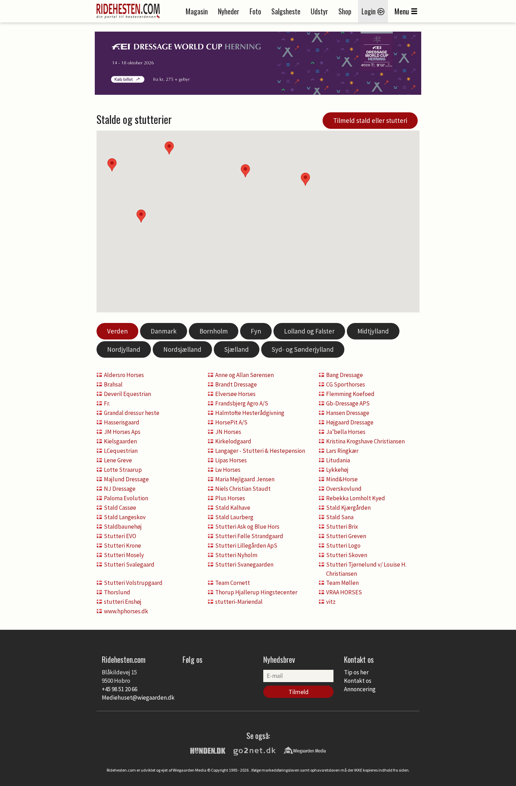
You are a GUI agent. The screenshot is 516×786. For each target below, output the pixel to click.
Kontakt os (357, 681)
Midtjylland (373, 331)
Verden (117, 331)
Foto (255, 11)
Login (369, 11)
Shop (344, 11)
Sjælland (236, 349)
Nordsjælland (182, 349)
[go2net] (254, 750)
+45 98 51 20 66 (119, 689)
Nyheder (228, 11)
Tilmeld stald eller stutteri (370, 120)
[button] (305, 179)
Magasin (197, 11)
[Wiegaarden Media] (305, 750)
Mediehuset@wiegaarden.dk (138, 697)
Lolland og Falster (309, 331)
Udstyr (319, 11)
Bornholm (213, 331)
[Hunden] (207, 750)
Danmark (164, 331)
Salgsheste (285, 11)
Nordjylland (123, 349)
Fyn (256, 331)
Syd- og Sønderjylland (303, 349)
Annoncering (360, 689)
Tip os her (356, 672)
